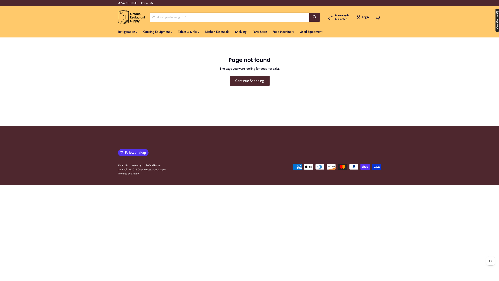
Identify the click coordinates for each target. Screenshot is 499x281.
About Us (123, 165)
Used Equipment (311, 32)
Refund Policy (153, 165)
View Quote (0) (497, 20)
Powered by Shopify (129, 173)
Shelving (241, 32)
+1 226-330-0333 (127, 3)
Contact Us (147, 3)
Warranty (137, 165)
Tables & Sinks (188, 32)
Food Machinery (283, 32)
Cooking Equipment (157, 32)
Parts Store (259, 32)
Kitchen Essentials (217, 32)
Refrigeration (127, 32)
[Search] (314, 17)
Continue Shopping (249, 81)
